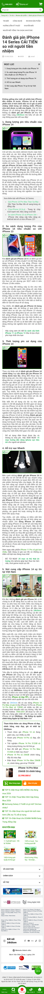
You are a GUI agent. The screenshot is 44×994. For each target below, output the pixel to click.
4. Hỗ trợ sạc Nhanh (12, 82)
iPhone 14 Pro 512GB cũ (29, 743)
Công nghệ (17, 21)
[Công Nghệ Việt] (12, 902)
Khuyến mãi (29, 26)
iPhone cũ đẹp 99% (20, 697)
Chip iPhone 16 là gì (16, 209)
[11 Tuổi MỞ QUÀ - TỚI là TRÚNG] (11, 834)
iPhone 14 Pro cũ (24, 738)
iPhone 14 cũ (29, 732)
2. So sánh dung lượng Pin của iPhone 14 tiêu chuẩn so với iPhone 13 (20, 73)
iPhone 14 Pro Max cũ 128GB (22, 706)
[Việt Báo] (32, 902)
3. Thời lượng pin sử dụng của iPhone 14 (20, 78)
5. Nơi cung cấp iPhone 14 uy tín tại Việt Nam (20, 87)
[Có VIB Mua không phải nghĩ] (12, 891)
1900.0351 (20, 712)
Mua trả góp (32, 783)
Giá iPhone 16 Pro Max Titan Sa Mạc (23, 202)
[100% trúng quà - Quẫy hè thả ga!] (11, 850)
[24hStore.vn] (22, 4)
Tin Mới (6, 21)
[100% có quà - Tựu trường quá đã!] (32, 834)
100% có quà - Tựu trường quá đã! (31, 842)
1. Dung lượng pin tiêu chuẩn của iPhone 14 (22, 68)
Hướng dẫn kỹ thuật (11, 26)
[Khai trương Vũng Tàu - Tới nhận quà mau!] (32, 850)
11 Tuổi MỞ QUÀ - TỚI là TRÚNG (11, 842)
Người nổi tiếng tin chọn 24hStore (18, 30)
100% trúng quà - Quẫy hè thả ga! (10, 859)
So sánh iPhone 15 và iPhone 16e (22, 215)
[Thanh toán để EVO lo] (31, 891)
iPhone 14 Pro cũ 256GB (18, 755)
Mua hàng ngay (14, 783)
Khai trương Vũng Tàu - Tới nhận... (31, 859)
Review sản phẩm (33, 21)
